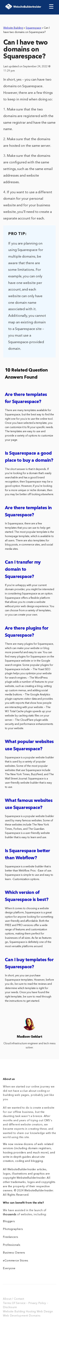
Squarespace (33, 28)
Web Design (45, 1311)
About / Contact (13, 1299)
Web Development (15, 1315)
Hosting (31, 1311)
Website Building (13, 28)
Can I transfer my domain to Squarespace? (23, 569)
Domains (34, 1315)
